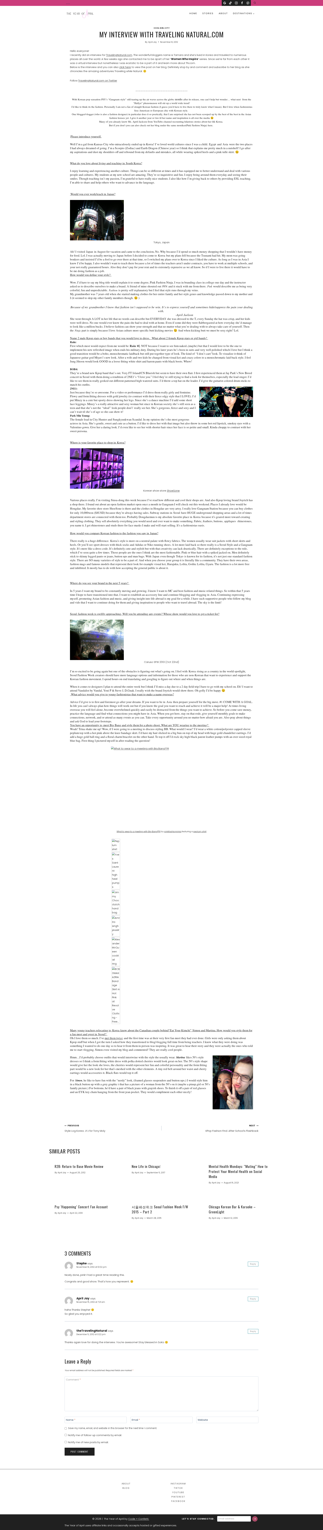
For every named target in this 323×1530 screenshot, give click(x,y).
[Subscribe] (255, 1519)
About (223, 13)
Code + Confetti (138, 1519)
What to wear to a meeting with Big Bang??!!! (138, 831)
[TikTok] (231, 3)
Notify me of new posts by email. (88, 1442)
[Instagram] (236, 3)
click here (125, 67)
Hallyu (137, 103)
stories (207, 13)
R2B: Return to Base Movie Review (79, 1166)
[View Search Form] (255, 3)
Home (193, 13)
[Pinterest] (248, 3)
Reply (253, 1264)
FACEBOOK (178, 1501)
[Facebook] (242, 3)
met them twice (114, 1038)
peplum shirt (199, 831)
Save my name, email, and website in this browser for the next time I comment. (112, 1428)
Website (203, 1420)
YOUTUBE (178, 1492)
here (210, 125)
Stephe (81, 1263)
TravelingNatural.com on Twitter (97, 80)
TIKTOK (178, 1488)
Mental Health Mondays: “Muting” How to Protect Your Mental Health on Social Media (238, 1171)
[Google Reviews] (225, 3)
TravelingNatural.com (119, 55)
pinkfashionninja (172, 831)
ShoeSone (173, 490)
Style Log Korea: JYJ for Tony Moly (85, 1128)
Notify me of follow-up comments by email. (95, 1435)
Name (70, 1420)
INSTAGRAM (178, 1483)
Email (136, 1420)
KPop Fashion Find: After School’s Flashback (232, 1128)
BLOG (126, 1488)
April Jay (152, 42)
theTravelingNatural (91, 1331)
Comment (73, 1380)
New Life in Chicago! (146, 1166)
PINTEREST (178, 1496)
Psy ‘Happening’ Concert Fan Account (81, 1206)
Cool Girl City (161, 28)
